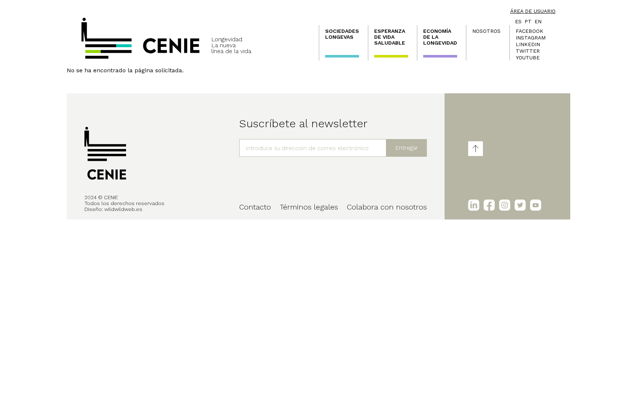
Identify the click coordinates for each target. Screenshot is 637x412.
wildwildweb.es (123, 209)
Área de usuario (533, 11)
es (518, 21)
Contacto (255, 206)
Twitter (528, 51)
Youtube (528, 57)
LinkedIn (528, 44)
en (538, 21)
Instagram (531, 38)
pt (528, 21)
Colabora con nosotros (387, 206)
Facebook (529, 31)
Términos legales (309, 206)
